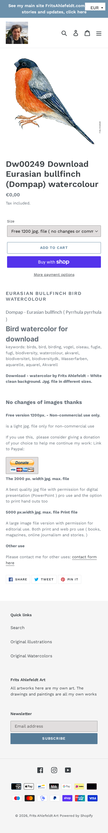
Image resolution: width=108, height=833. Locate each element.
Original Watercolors (31, 655)
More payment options (54, 274)
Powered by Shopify (76, 816)
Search (17, 627)
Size (10, 221)
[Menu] (99, 33)
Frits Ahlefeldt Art (43, 816)
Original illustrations (31, 641)
